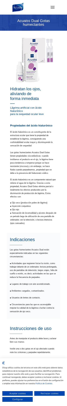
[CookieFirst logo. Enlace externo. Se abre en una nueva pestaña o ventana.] (3, 363)
